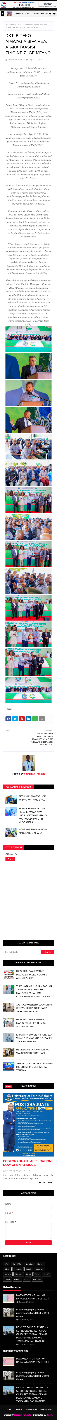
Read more (46, 1182)
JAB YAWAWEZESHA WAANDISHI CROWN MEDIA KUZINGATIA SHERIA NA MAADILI (34, 1008)
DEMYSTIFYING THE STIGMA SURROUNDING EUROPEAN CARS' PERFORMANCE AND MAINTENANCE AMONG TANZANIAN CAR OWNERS (32, 1334)
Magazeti (39, 1269)
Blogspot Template (22, 1414)
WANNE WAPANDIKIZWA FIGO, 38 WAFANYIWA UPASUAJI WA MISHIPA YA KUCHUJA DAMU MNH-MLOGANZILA (33, 815)
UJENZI (46, 1274)
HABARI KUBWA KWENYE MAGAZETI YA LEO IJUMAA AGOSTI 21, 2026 (30, 1023)
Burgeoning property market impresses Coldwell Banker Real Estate (32, 1313)
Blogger (50, 1414)
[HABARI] (28, 1125)
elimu (26, 1279)
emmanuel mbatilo (16, 59)
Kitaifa (14, 24)
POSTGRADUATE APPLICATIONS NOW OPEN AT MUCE (28, 1162)
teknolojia (37, 1279)
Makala (8, 1274)
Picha (28, 1274)
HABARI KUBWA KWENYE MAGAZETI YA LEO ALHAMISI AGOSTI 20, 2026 (32, 974)
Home (8, 24)
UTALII (7, 1279)
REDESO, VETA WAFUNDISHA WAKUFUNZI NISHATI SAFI (32, 1051)
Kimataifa (18, 1269)
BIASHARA (17, 1264)
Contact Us (31, 1409)
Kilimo (7, 1269)
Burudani (29, 1264)
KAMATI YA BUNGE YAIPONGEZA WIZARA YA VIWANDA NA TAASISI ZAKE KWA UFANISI (34, 1038)
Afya (7, 1264)
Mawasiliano (46, 1409)
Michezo (18, 1274)
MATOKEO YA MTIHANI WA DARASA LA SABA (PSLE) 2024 (32, 1297)
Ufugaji (17, 1279)
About (19, 1409)
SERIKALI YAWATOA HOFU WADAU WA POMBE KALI (33, 798)
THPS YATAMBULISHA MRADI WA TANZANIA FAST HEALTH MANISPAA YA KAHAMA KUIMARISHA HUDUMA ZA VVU (34, 991)
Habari (40, 1264)
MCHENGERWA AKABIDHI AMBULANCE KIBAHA (33, 831)
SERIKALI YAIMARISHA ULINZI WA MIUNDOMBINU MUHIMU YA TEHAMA (34, 1067)
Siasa (37, 1274)
